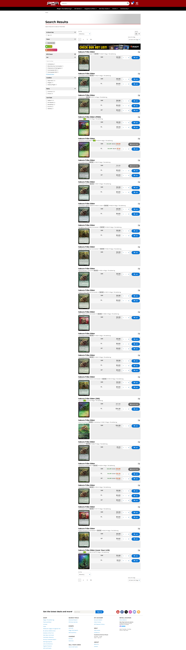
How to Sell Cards (73, 647)
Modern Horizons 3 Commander (86, 530)
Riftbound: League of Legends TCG (51, 628)
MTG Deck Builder (73, 622)
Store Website (123, 620)
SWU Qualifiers (72, 632)
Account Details (98, 620)
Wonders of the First (48, 633)
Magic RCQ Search (73, 630)
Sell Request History (99, 624)
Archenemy (81, 444)
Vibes (44, 626)
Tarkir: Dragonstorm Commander (87, 314)
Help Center (97, 630)
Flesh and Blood (47, 622)
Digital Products (47, 646)
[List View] (136, 33)
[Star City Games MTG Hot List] (109, 47)
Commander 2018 (83, 75)
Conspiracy (81, 97)
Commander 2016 (83, 487)
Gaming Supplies (47, 641)
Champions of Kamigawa (84, 140)
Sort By (80, 31)
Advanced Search (73, 620)
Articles (71, 638)
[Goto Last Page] (91, 39)
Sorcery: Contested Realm (49, 639)
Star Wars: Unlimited (48, 635)
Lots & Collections (48, 643)
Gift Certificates (47, 648)
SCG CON (71, 628)
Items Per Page (131, 37)
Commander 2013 (83, 335)
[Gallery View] (139, 33)
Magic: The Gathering (48, 620)
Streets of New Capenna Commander (88, 292)
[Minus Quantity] (123, 57)
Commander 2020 (83, 184)
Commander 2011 (82, 162)
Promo (80, 119)
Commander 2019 (83, 509)
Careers (96, 646)
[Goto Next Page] (87, 39)
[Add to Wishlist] (139, 52)
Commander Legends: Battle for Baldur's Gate (90, 205)
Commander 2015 (83, 357)
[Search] (128, 3)
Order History (97, 622)
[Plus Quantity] (129, 57)
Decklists (71, 640)
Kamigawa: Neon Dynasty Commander (88, 227)
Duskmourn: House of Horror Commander (89, 379)
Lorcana (45, 624)
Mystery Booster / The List (85, 270)
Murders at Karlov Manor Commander (88, 249)
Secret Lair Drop (82, 422)
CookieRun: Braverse (48, 637)
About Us (96, 644)
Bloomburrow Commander (85, 54)
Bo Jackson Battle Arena (49, 630)
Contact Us (97, 632)
